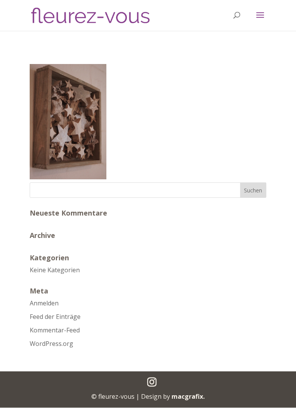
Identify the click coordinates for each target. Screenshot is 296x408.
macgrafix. (188, 396)
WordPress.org (51, 343)
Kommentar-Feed (55, 330)
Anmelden (44, 303)
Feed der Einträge (55, 316)
